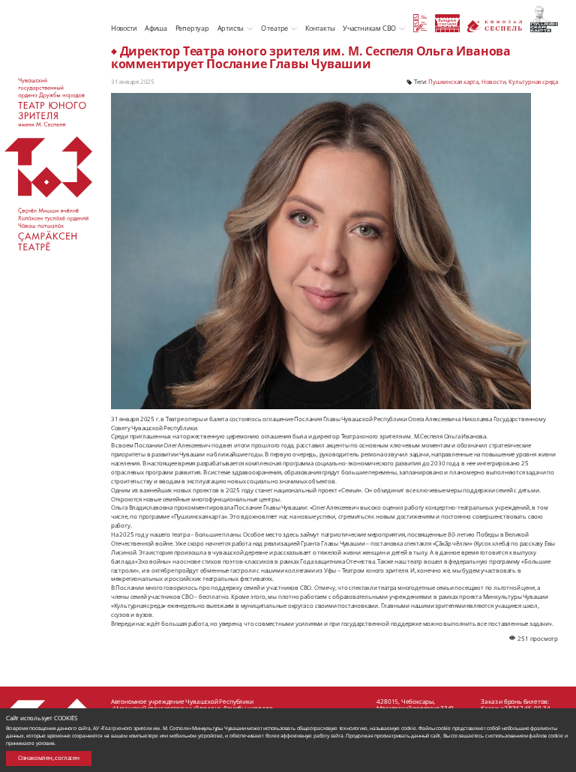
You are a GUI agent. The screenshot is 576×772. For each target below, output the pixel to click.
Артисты (231, 28)
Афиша (156, 28)
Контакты (319, 28)
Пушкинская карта (453, 81)
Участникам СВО (369, 28)
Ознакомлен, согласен (49, 758)
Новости (124, 28)
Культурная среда (533, 81)
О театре (274, 28)
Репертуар (192, 28)
